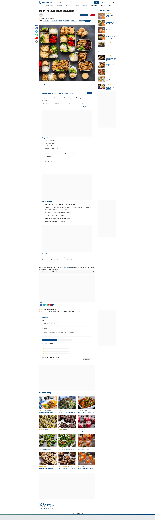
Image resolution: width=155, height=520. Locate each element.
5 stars (55, 323)
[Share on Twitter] (36, 31)
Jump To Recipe (84, 14)
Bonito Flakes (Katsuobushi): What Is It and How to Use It (111, 58)
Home (40, 8)
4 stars (53, 323)
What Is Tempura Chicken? (110, 65)
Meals (64, 501)
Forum (105, 2)
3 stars (51, 323)
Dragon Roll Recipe (110, 44)
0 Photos (52, 18)
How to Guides (49, 5)
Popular (103, 5)
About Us (95, 501)
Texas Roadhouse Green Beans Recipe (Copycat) (110, 23)
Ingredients (59, 5)
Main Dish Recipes (74, 20)
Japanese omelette (61, 151)
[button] (36, 41)
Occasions (68, 5)
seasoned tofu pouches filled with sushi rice (64, 153)
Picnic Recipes (81, 20)
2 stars (49, 323)
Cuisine (44, 8)
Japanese (50, 8)
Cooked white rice (54, 20)
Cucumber (60, 20)
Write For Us (96, 503)
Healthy (79, 501)
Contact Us (106, 501)
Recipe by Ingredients (81, 505)
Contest (105, 503)
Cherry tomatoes (46, 20)
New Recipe (80, 503)
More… (110, 5)
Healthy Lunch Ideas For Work (111, 79)
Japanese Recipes (66, 20)
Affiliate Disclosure (107, 505)
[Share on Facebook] (36, 28)
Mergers (95, 505)
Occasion (64, 505)
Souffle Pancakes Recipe (110, 16)
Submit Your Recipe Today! (70, 311)
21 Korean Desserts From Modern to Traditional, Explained (110, 87)
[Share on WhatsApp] (36, 35)
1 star (48, 323)
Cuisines (77, 5)
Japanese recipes (80, 97)
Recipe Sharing (67, 267)
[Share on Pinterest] (92, 15)
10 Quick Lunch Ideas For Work (109, 72)
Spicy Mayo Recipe (110, 29)
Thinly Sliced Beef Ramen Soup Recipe (110, 37)
